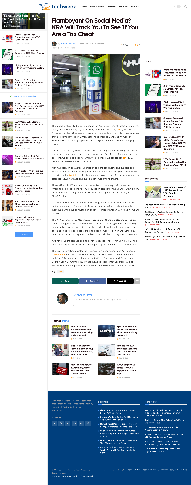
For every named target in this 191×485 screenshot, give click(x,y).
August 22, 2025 (173, 232)
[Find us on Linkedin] (81, 423)
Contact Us (182, 470)
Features (123, 6)
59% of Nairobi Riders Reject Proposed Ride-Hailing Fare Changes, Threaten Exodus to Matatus (29, 141)
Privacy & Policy (167, 470)
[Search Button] (185, 6)
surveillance (58, 254)
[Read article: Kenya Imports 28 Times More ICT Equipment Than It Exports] (106, 369)
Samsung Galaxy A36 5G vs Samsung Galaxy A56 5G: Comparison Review (162, 220)
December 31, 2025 (172, 200)
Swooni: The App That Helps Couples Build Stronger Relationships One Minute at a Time (119, 433)
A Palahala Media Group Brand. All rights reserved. (73, 476)
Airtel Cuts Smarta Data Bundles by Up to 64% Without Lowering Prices (29, 188)
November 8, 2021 (88, 44)
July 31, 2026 (77, 339)
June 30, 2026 (124, 377)
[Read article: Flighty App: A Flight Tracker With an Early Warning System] (153, 107)
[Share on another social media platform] (137, 281)
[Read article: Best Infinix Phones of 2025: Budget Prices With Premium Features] (153, 192)
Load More (24, 234)
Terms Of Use (134, 470)
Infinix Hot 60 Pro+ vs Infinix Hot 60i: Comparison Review (162, 230)
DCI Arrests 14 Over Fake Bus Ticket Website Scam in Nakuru (29, 172)
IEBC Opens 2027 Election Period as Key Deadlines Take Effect (29, 124)
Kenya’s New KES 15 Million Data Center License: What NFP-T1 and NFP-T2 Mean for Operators (30, 107)
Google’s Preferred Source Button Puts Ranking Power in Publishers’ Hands (29, 82)
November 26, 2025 (162, 208)
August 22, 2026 (171, 79)
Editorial (135, 6)
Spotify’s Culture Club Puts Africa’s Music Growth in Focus (29, 157)
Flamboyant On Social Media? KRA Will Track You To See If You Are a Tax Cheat (22, 19)
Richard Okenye (68, 44)
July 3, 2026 (77, 377)
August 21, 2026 (171, 95)
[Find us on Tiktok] (88, 423)
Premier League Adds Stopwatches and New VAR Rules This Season (27, 37)
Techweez (62, 470)
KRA (120, 129)
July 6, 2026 (123, 358)
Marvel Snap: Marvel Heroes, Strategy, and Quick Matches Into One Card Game (119, 425)
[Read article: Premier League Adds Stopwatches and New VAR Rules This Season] (153, 74)
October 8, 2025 (166, 215)
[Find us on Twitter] (61, 423)
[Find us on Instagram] (67, 423)
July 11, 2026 (77, 358)
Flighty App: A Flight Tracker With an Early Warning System (29, 66)
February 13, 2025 (159, 239)
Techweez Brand (150, 470)
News (84, 6)
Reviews (112, 6)
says (125, 157)
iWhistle (73, 175)
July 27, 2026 (123, 339)
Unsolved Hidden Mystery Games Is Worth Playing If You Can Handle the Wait (117, 450)
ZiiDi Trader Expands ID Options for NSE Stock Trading (29, 51)
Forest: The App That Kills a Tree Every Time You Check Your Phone (118, 441)
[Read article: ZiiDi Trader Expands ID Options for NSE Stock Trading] (153, 90)
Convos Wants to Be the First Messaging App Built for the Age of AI (119, 418)
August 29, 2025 (153, 225)
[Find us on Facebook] (54, 423)
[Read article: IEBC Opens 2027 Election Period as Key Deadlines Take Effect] (153, 164)
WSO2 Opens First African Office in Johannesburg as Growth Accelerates (27, 204)
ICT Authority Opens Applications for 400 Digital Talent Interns (28, 220)
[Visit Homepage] (58, 6)
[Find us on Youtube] (74, 423)
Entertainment (97, 6)
